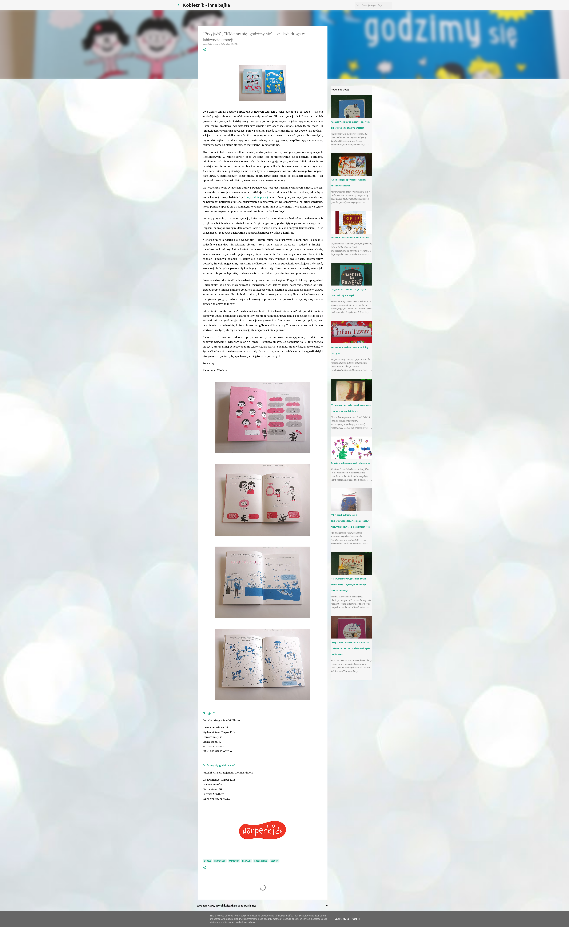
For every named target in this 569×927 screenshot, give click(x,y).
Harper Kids (219, 861)
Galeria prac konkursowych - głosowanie (350, 463)
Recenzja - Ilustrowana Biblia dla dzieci (350, 237)
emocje (207, 861)
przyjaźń (246, 861)
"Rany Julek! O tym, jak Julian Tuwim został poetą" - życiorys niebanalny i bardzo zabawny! (348, 585)
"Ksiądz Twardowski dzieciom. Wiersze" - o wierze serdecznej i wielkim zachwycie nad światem (351, 648)
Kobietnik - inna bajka (206, 5)
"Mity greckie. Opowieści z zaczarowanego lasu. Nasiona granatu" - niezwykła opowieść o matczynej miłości (350, 521)
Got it (356, 919)
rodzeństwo (260, 861)
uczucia (274, 861)
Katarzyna (234, 861)
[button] (204, 50)
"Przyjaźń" (209, 713)
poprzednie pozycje (257, 197)
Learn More (342, 919)
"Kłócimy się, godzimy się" (219, 765)
